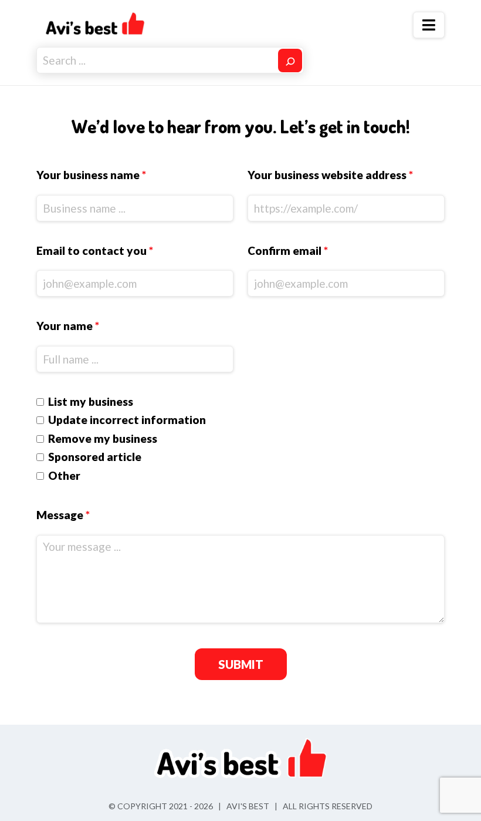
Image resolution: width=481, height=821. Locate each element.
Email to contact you (94, 250)
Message (63, 514)
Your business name (91, 174)
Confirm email (288, 250)
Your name (67, 325)
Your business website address (330, 174)
